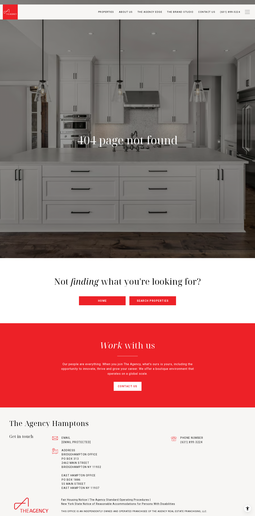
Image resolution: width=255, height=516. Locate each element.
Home (102, 300)
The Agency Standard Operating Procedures (119, 499)
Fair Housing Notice (74, 499)
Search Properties (153, 300)
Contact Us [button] (127, 386)
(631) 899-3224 (191, 442)
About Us (126, 11)
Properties (106, 11)
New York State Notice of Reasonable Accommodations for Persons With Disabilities (118, 503)
